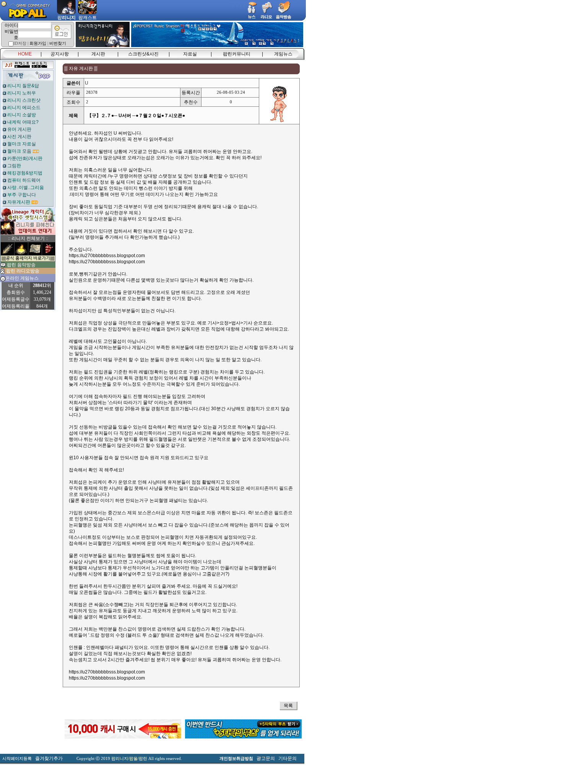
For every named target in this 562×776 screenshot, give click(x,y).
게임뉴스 (283, 54)
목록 (288, 705)
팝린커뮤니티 (236, 54)
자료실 (190, 54)
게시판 (98, 54)
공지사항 (59, 54)
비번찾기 (57, 43)
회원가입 (37, 43)
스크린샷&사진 (143, 54)
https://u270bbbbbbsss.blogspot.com (107, 255)
